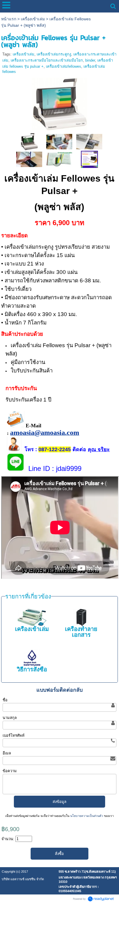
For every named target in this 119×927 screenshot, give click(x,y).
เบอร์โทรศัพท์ (14, 735)
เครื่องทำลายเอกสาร (81, 632)
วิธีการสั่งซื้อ (32, 669)
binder (90, 60)
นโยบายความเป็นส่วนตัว (86, 815)
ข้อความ (10, 771)
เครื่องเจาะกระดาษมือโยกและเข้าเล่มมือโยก (47, 60)
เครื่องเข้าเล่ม (33, 19)
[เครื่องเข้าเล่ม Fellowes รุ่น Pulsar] (89, 159)
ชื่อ (5, 700)
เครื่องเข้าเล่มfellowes (63, 66)
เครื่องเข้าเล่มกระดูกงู (54, 54)
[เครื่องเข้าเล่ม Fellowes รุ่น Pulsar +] (59, 103)
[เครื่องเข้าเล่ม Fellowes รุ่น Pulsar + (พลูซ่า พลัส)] (29, 141)
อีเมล (7, 753)
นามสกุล (10, 718)
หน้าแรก (8, 19)
